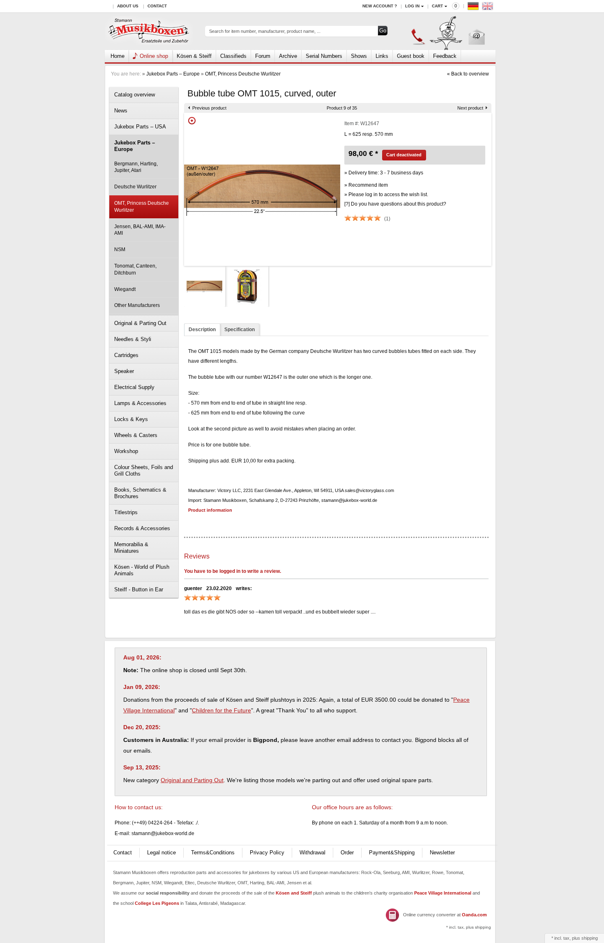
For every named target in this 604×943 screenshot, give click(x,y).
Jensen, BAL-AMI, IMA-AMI (140, 230)
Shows (359, 56)
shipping (589, 938)
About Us (127, 6)
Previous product (209, 107)
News (120, 111)
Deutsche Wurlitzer (135, 187)
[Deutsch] (474, 8)
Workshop (126, 451)
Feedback (444, 56)
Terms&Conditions (213, 852)
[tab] (202, 329)
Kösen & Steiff (194, 56)
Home (117, 56)
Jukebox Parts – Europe (173, 74)
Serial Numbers (324, 56)
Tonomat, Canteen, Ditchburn (135, 269)
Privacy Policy (267, 852)
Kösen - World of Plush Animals (141, 570)
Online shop (154, 56)
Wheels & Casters (135, 435)
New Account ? (379, 6)
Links (382, 56)
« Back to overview (468, 74)
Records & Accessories (142, 528)
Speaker (124, 371)
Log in (412, 6)
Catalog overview (134, 95)
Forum (262, 56)
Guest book (410, 56)
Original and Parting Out (192, 780)
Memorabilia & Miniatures (131, 547)
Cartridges (126, 355)
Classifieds (233, 56)
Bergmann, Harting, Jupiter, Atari (136, 167)
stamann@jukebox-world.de (162, 833)
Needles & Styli (132, 339)
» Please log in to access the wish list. (386, 194)
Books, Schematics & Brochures (140, 493)
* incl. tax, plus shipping (468, 927)
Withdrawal (312, 852)
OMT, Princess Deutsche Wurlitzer (243, 74)
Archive (288, 56)
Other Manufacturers (137, 305)
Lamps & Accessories (140, 403)
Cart (437, 6)
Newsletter (442, 852)
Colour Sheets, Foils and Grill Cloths (143, 470)
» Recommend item (366, 185)
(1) (387, 219)
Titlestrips (126, 512)
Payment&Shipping (392, 852)
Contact (157, 6)
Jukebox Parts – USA (140, 127)
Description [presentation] (202, 329)
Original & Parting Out (140, 323)
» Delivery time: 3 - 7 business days (383, 173)
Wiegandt (125, 289)
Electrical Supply (134, 387)
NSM (119, 249)
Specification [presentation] (239, 329)
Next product (470, 107)
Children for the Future (221, 710)
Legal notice (161, 852)
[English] (488, 8)
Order (347, 852)
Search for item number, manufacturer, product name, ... (264, 31)
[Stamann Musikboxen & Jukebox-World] (149, 31)
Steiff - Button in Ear (138, 589)
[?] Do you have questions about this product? (395, 204)
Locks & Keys (131, 419)
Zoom (192, 120)
